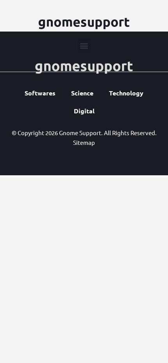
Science (82, 93)
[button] (84, 45)
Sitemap (84, 142)
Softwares (40, 93)
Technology (126, 93)
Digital (84, 111)
